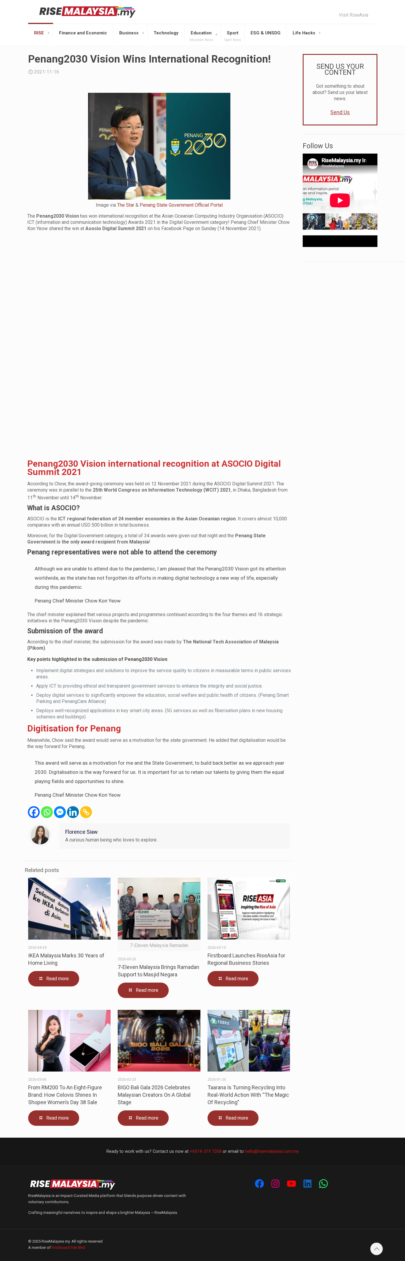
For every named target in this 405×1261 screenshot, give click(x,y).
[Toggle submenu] (49, 33)
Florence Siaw (81, 832)
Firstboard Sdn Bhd (68, 1247)
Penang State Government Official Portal (181, 205)
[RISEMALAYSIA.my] (87, 12)
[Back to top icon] (376, 1249)
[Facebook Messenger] (60, 812)
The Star (125, 205)
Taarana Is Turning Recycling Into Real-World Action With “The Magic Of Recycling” (248, 1094)
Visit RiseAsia (353, 15)
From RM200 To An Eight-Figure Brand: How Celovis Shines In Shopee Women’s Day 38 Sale (65, 1094)
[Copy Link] (86, 812)
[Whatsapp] (47, 812)
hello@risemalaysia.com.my (272, 1151)
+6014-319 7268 (205, 1151)
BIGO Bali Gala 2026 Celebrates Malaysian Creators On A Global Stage (154, 1094)
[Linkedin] (73, 812)
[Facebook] (34, 812)
